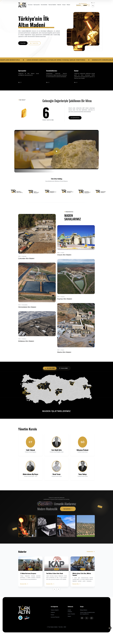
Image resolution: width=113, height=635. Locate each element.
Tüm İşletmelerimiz (75, 117)
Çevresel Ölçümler (55, 617)
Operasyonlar (36, 4)
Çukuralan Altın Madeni (26, 258)
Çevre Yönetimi (71, 614)
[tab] (50, 368)
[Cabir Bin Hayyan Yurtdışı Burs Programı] (86, 5)
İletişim (68, 4)
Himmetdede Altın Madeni (27, 307)
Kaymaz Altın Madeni (64, 299)
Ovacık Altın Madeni (64, 255)
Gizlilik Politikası (70, 610)
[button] (54, 589)
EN (94, 2)
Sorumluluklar (44, 4)
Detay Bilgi (22, 43)
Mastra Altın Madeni (64, 352)
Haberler (59, 4)
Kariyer (64, 4)
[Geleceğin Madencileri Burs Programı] (79, 5)
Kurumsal (30, 4)
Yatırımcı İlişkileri (52, 4)
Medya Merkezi (83, 610)
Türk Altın (60, 627)
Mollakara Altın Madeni (26, 341)
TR (91, 2)
